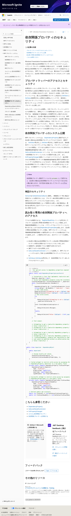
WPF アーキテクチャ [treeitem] (9, 41)
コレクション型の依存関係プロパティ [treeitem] (13, 72)
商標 (37, 515)
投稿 (30, 512)
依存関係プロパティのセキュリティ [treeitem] (13, 102)
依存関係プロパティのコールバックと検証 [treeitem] (13, 86)
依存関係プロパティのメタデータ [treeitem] (13, 81)
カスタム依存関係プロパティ (37, 414)
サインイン (66, 15)
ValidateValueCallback (39, 196)
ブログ (23, 512)
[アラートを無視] (67, 3)
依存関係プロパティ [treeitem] (10, 60)
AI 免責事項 (4, 512)
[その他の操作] (68, 32)
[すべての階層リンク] (26, 32)
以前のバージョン (15, 512)
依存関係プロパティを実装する (38, 416)
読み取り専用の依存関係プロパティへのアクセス (40, 55)
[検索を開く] (60, 15)
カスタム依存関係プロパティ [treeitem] (13, 76)
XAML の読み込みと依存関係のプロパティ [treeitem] (13, 116)
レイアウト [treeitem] (6, 144)
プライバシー (36, 512)
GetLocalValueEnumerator (34, 152)
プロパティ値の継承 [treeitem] (10, 111)
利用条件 (31, 515)
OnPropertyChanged (32, 157)
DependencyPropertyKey (48, 227)
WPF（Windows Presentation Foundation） (42, 32)
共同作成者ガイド (35, 439)
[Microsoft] (3, 15)
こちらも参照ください (33, 57)
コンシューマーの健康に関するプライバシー (13, 515)
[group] (47, 333)
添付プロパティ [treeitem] (9, 68)
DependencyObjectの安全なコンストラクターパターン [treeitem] (13, 107)
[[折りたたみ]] (21, 30)
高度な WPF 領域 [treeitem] (8, 37)
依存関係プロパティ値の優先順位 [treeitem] (13, 64)
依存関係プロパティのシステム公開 (36, 52)
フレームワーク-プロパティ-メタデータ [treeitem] (13, 97)
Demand (28, 196)
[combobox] (12, 33)
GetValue (65, 96)
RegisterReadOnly (48, 220)
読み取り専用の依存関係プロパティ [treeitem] (13, 91)
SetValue (28, 98)
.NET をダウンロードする (61, 20)
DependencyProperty (51, 138)
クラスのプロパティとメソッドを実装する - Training (39, 488)
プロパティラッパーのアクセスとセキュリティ (39, 50)
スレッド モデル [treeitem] (7, 154)
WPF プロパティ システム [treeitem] (12, 56)
